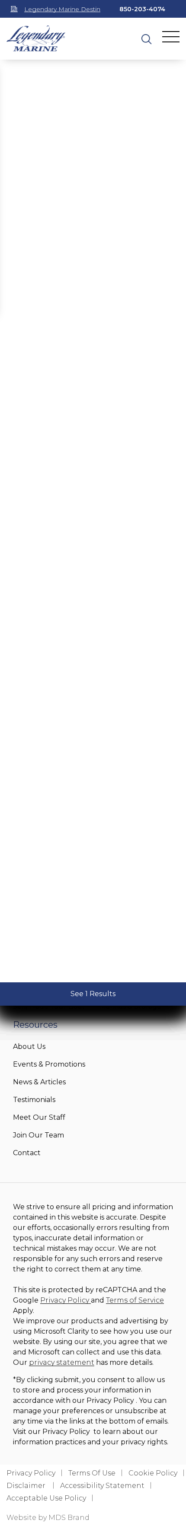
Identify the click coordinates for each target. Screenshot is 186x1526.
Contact (27, 1153)
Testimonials (34, 1100)
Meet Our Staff (39, 1117)
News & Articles (39, 1082)
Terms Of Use (91, 1473)
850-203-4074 (142, 9)
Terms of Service (135, 1300)
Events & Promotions (49, 1064)
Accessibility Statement (102, 1485)
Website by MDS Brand (48, 1517)
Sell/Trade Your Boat (49, 1006)
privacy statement (61, 1362)
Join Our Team (38, 1135)
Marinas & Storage (130, 1006)
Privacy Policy (65, 1300)
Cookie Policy (152, 1473)
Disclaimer (26, 1485)
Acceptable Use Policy (46, 1498)
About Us (29, 1046)
